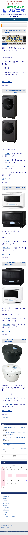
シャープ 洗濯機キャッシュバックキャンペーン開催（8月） (14, 428)
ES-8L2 (7, 173)
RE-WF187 (6, 248)
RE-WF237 (6, 241)
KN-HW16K (8, 404)
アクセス (5, 512)
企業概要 (5, 500)
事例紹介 (5, 505)
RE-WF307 (6, 318)
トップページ (6, 496)
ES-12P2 (7, 160)
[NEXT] (25, 466)
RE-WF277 (6, 325)
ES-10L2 (7, 166)
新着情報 (5, 498)
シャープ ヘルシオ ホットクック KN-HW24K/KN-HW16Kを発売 (14, 449)
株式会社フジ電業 (14, 9)
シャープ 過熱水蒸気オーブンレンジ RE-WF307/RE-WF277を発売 (14, 443)
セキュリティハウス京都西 (9, 516)
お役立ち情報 (6, 507)
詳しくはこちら (7, 82)
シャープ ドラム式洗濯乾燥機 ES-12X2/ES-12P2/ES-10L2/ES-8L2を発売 (14, 433)
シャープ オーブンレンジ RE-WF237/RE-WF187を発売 (14, 438)
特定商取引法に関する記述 (7, 525)
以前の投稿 (5, 417)
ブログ (4, 514)
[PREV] (2, 466)
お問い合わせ (6, 510)
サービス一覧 (6, 503)
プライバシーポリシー (6, 527)
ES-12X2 (7, 154)
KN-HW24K (8, 398)
